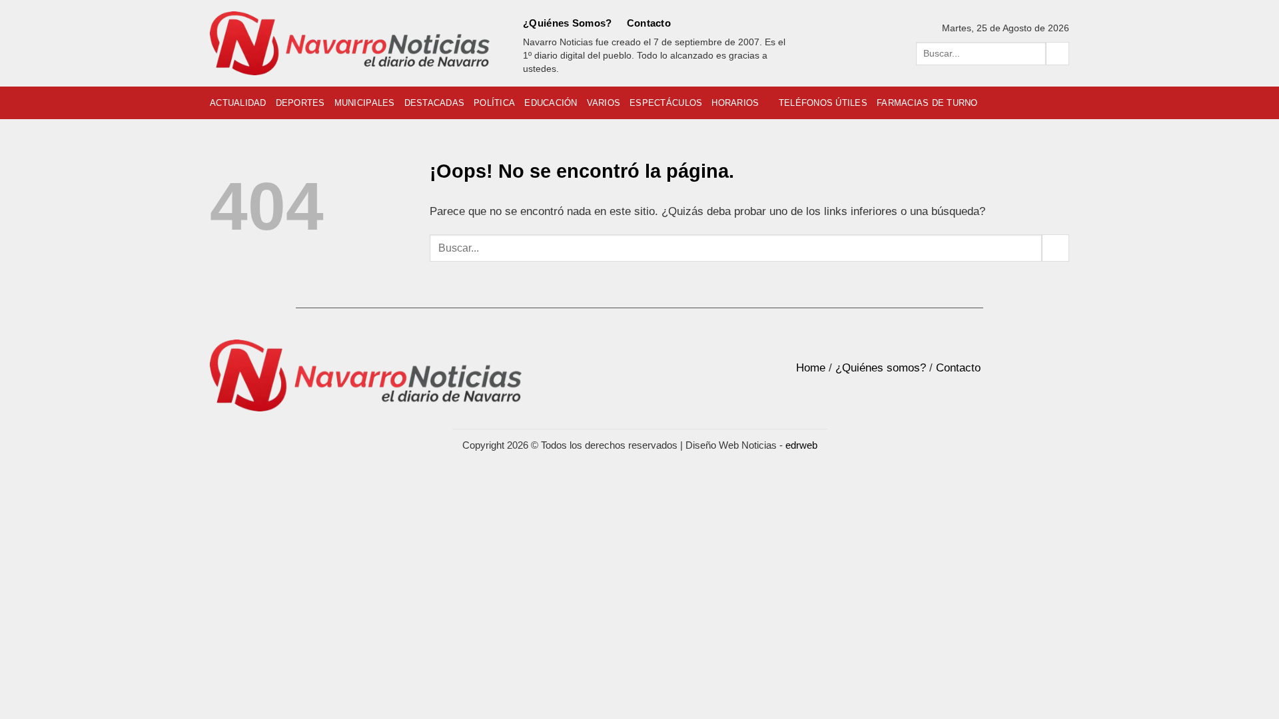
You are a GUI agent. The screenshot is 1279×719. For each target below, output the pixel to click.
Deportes (300, 103)
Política (494, 103)
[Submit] (1057, 53)
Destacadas (434, 103)
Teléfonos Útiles (823, 103)
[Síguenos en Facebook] (687, 23)
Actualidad (238, 103)
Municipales (364, 103)
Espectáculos (666, 103)
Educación (550, 103)
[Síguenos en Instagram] (705, 23)
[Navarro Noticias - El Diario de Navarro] (350, 43)
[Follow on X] (724, 23)
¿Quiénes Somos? (567, 23)
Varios (604, 103)
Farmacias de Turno (927, 103)
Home (810, 367)
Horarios (735, 103)
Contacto (649, 23)
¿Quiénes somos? (880, 367)
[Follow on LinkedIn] (742, 23)
